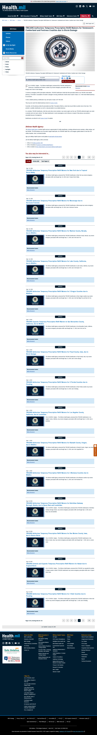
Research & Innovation (58, 667)
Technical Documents (86, 661)
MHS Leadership (27, 637)
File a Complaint (27, 710)
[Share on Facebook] (62, 78)
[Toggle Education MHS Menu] (36, 16)
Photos (8, 37)
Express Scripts (53, 103)
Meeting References (85, 650)
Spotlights (7, 69)
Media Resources (31, 190)
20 (89, 157)
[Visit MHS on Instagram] (77, 7)
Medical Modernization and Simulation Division (44, 658)
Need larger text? (90, 23)
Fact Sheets (84, 641)
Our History (26, 646)
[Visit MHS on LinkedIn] (80, 7)
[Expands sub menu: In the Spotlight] (4, 45)
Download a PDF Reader (64, 731)
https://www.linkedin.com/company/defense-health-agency (49, 147)
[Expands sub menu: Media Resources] (4, 53)
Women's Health (56, 672)
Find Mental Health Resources (28, 701)
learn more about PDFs (78, 731)
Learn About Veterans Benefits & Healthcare (29, 693)
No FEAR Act (30, 718)
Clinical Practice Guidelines (87, 637)
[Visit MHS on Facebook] (83, 7)
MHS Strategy (27, 641)
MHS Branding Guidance (29, 648)
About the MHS (12, 16)
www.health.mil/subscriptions (55, 136)
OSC (68, 721)
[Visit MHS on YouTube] (90, 7)
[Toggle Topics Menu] (53, 16)
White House (59, 721)
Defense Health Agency (33, 129)
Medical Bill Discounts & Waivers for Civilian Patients (59, 662)
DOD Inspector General (70, 718)
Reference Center (72, 16)
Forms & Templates (85, 646)
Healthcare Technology (58, 659)
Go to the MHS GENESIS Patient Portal (30, 684)
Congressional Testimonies (87, 639)
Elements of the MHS (29, 639)
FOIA (59, 718)
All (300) (28, 161)
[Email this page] (70, 78)
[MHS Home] (12, 640)
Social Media (10, 49)
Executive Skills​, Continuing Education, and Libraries (44, 650)
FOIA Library (84, 643)
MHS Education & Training (28, 16)
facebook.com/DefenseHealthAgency (45, 145)
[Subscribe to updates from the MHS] (94, 7)
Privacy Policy (20, 718)
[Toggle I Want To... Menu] (88, 16)
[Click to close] (95, 446)
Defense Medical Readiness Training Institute (44, 646)
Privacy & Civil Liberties (58, 665)
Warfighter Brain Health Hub (59, 641)
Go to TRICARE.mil (28, 678)
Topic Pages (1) (45, 161)
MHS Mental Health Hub (58, 643)
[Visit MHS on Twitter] (87, 7)
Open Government (31, 721)
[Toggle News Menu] (63, 16)
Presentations (84, 654)
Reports (83, 659)
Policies (83, 652)
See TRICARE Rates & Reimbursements (29, 697)
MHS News (60, 16)
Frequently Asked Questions (87, 648)
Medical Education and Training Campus (43, 654)
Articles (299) (36, 161)
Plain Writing (42, 721)
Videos (8, 41)
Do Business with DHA (29, 704)
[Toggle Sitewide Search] (92, 16)
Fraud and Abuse (41, 718)
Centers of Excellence (58, 657)
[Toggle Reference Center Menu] (78, 16)
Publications (84, 657)
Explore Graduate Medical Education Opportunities (30, 707)
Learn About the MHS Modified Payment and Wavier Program (29, 689)
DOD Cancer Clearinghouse (59, 639)
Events (7, 64)
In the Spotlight (10, 45)
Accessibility (51, 718)
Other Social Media (68, 81)
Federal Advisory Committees (30, 643)
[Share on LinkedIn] (67, 78)
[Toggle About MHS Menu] (17, 16)
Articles (8, 33)
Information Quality (83, 718)
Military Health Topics (46, 16)
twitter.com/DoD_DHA (38, 143)
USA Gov (51, 721)
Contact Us (26, 650)
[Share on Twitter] (65, 78)
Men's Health (56, 669)
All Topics (55, 637)
